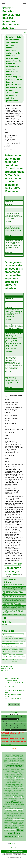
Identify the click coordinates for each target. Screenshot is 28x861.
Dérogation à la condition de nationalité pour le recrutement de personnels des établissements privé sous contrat (13, 649)
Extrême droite (9, 779)
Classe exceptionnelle (11, 762)
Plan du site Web (6, 666)
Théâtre (12, 830)
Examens (19, 778)
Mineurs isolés (9, 804)
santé (21, 822)
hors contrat (8, 790)
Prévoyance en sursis (8, 595)
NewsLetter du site (7, 668)
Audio (7, 758)
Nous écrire (15, 704)
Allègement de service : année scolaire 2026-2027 (13, 615)
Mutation (8, 810)
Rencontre (8, 820)
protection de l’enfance (14, 815)
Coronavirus (15, 769)
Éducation (13, 755)
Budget (20, 758)
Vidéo (21, 836)
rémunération (19, 644)
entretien (4, 626)
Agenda (14, 712)
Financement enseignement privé (19, 639)
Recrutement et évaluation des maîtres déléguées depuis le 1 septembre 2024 (12, 604)
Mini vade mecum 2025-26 (8, 643)
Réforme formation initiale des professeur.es (12, 659)
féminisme (19, 779)
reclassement (8, 818)
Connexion (14, 848)
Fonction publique (19, 634)
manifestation (14, 802)
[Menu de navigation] (3, 4)
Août (12, 714)
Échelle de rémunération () (13, 772)
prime (15, 644)
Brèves (13, 758)
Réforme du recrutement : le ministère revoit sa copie (14, 597)
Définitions (4, 670)
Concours (4, 624)
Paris (15, 646)
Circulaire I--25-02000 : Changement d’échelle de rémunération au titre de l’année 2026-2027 (13, 612)
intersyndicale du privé (11, 793)
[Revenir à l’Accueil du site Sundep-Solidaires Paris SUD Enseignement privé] (10, 8)
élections (19, 774)
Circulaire (21, 760)
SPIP (25, 854)
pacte (7, 812)
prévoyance (14, 813)
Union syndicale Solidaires (14, 833)
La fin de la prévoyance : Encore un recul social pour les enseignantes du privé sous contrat (13, 592)
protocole (23, 641)
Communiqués (8, 634)
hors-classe (17, 790)
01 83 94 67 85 (9, 686)
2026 (15, 714)
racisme (18, 817)
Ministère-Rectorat (5, 636)
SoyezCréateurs (17, 854)
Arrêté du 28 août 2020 (13, 574)
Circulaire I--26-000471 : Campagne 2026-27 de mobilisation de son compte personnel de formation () (13, 588)
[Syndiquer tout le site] (14, 844)
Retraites (14, 822)
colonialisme (14, 763)
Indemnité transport (14, 792)
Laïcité (11, 641)
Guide (21, 788)
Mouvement (18, 808)
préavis (20, 812)
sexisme (8, 824)
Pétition (13, 812)
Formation (9, 661)
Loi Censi (17, 797)
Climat (22, 762)
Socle (14, 825)
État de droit (18, 776)
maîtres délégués (18, 651)
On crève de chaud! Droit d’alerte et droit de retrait (13, 585)
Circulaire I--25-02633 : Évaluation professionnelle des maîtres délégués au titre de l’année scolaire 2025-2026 (13, 601)
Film (9, 781)
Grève (14, 788)
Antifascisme (19, 756)
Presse (6, 813)
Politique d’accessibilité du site (14, 851)
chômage (13, 760)
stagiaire (11, 636)
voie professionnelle (14, 797)
